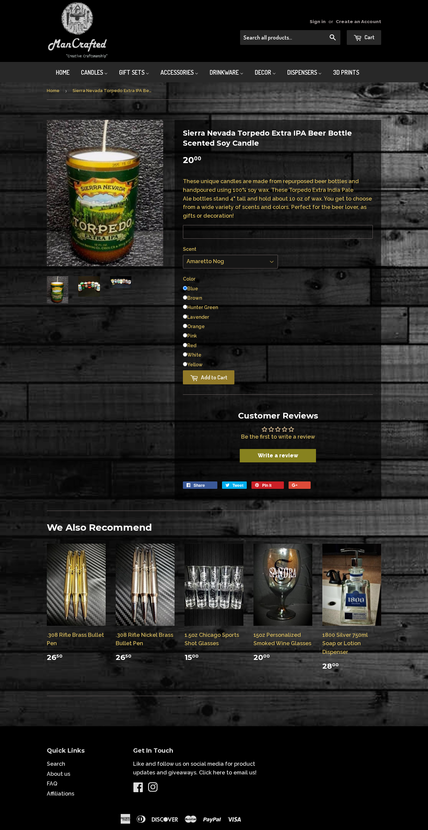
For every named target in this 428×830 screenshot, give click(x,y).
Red (191, 345)
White (194, 355)
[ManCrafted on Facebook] (138, 789)
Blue (192, 288)
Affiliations (60, 793)
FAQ (52, 783)
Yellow (195, 364)
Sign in (318, 21)
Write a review (278, 455)
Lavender (198, 317)
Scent (189, 249)
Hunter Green (202, 307)
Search (56, 764)
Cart (368, 37)
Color (189, 279)
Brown (194, 298)
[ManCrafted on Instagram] (153, 789)
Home (53, 90)
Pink (192, 335)
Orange (196, 326)
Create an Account (358, 21)
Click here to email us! (227, 772)
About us (58, 774)
